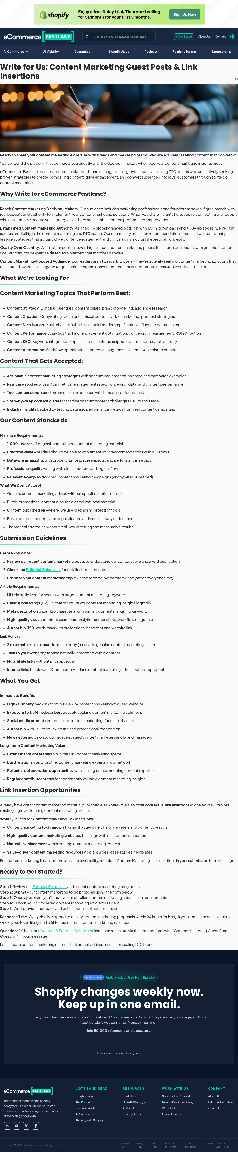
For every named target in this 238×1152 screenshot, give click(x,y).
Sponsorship (221, 51)
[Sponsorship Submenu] (234, 51)
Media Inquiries (172, 1114)
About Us (204, 36)
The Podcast (84, 1102)
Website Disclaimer (170, 1145)
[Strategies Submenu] (93, 51)
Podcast (150, 51)
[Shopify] (119, 14)
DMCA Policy (154, 1145)
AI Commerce (14, 51)
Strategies (82, 51)
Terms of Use (126, 1145)
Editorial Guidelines (43, 569)
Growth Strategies (135, 1102)
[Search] (87, 36)
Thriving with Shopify (89, 1120)
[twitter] (26, 1126)
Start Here (129, 1096)
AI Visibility (51, 51)
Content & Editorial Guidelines (66, 930)
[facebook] (35, 1126)
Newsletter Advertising (177, 1102)
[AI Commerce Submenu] (28, 51)
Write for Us (170, 1108)
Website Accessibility (222, 1145)
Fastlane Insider (184, 51)
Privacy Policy (139, 1145)
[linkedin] (7, 1126)
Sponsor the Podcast (176, 1096)
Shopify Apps (119, 51)
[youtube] (16, 1126)
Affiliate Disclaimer (190, 1145)
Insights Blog (84, 1096)
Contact (220, 36)
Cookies (208, 1143)
